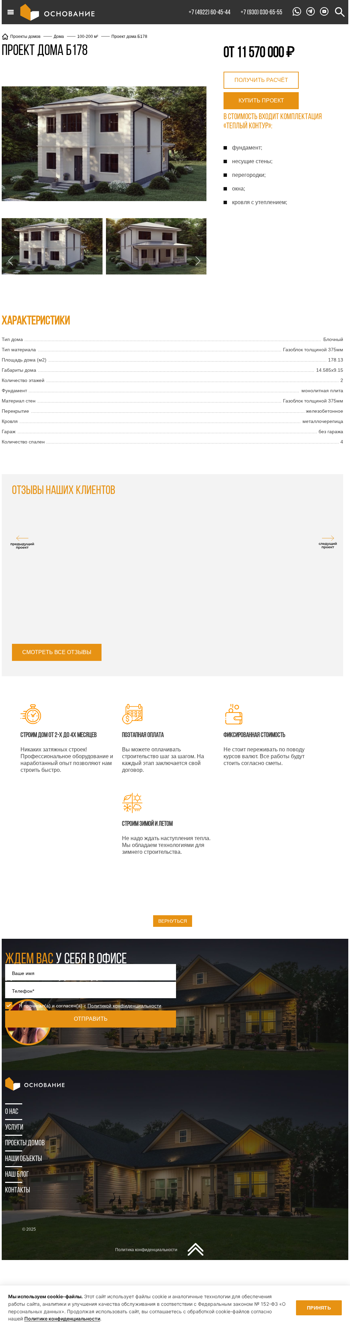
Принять (319, 1308)
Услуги (14, 1128)
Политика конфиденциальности (146, 1249)
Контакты (17, 1190)
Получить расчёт (261, 80)
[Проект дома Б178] (104, 144)
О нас (11, 1112)
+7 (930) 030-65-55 (261, 12)
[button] (10, 260)
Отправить (91, 1019)
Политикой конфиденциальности (124, 1005)
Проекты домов (25, 1143)
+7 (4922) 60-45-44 (209, 12)
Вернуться (172, 921)
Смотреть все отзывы (56, 652)
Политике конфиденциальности (62, 1318)
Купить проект (261, 100)
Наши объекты (23, 1159)
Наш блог (17, 1175)
